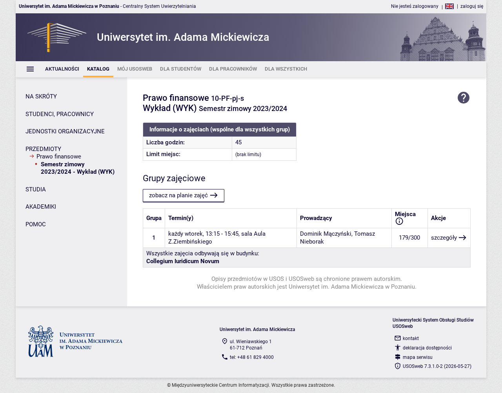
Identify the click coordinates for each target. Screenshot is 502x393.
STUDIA (35, 189)
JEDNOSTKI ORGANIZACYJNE (65, 131)
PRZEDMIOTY (43, 149)
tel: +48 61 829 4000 (252, 357)
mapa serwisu (418, 357)
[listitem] (62, 69)
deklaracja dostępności (427, 348)
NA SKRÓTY (41, 96)
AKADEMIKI (40, 206)
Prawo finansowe (58, 156)
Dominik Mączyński (325, 233)
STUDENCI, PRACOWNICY (59, 114)
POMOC (35, 224)
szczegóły (444, 237)
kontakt (411, 338)
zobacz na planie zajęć (178, 195)
